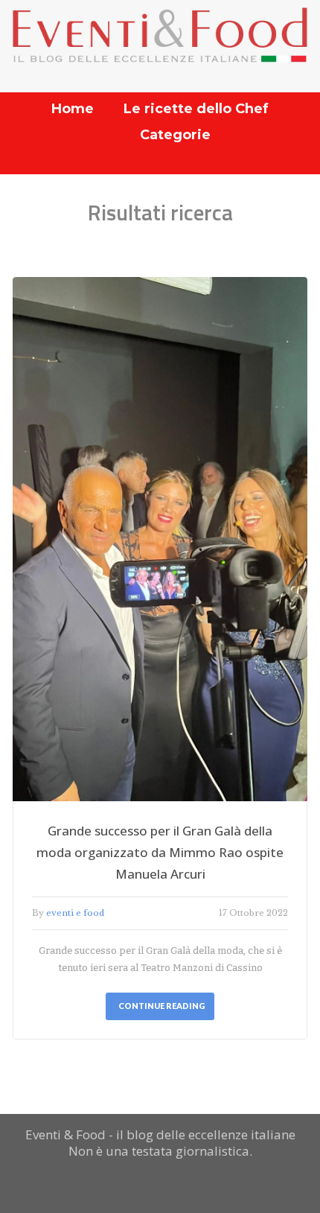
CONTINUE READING (161, 1005)
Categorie (175, 135)
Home (72, 109)
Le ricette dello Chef (196, 109)
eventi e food (75, 913)
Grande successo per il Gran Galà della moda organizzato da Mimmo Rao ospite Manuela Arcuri (160, 852)
